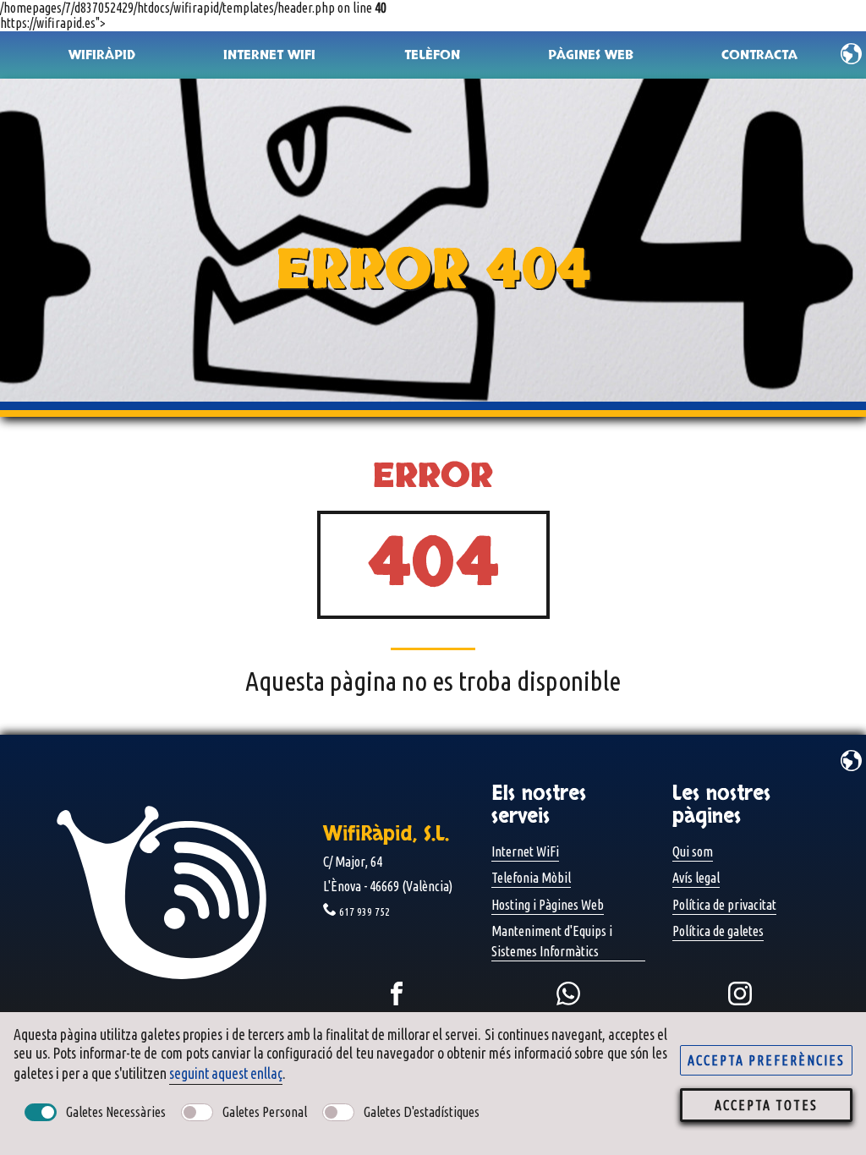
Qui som (692, 851)
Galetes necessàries (116, 1111)
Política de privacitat (724, 904)
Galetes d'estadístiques (422, 1111)
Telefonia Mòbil (531, 877)
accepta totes (766, 1105)
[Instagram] (740, 993)
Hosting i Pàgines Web (547, 904)
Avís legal (696, 877)
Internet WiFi (525, 851)
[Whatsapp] (568, 993)
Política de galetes (718, 931)
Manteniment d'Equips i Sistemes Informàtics (551, 941)
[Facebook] (396, 993)
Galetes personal (264, 1111)
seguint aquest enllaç (225, 1073)
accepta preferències (766, 1060)
